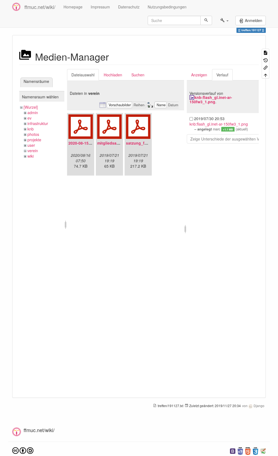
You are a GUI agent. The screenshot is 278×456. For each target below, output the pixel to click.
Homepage (73, 7)
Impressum (100, 7)
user (31, 145)
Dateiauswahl (82, 74)
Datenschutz (129, 7)
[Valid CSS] (255, 450)
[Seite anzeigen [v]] (265, 52)
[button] (224, 20)
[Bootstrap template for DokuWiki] (232, 450)
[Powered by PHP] (240, 450)
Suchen (137, 74)
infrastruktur (37, 123)
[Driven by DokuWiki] (263, 450)
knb (30, 129)
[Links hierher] (265, 67)
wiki (30, 156)
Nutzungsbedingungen (167, 7)
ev (29, 118)
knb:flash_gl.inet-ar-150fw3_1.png (210, 99)
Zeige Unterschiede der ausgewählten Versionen (232, 139)
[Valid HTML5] (248, 450)
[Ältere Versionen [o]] (265, 59)
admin (32, 112)
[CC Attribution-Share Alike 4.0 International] (22, 450)
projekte (34, 139)
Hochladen (113, 74)
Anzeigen (199, 74)
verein (32, 150)
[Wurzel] (31, 107)
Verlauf (222, 74)
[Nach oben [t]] (265, 74)
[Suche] (206, 20)
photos (33, 134)
